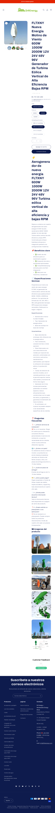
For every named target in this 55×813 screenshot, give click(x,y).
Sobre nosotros (24, 705)
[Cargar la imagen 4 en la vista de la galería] (22, 48)
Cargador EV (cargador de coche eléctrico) (9, 725)
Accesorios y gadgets (10, 705)
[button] (3, 10)
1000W (35, 116)
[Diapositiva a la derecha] (26, 48)
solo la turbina (37, 106)
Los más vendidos (9, 709)
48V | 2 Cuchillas (38, 126)
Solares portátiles (9, 738)
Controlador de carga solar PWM (10, 751)
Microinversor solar (9, 734)
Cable (5, 712)
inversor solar (8, 762)
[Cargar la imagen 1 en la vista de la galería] (9, 48)
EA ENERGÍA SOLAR (10, 716)
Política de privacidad (12, 807)
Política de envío (34, 807)
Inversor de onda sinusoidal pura (9, 746)
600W (35, 113)
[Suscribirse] (40, 696)
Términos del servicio (24, 807)
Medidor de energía (9, 719)
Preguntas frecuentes (26, 714)
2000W (43, 113)
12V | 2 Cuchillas (39, 135)
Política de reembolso (46, 806)
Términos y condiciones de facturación (26, 709)
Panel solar (7, 769)
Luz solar (6, 765)
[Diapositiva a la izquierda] (5, 48)
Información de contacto (45, 807)
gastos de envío (38, 99)
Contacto (23, 718)
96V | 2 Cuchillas (38, 123)
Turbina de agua (8, 772)
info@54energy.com (46, 743)
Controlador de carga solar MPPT (10, 757)
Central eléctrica (9, 741)
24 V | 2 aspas (38, 131)
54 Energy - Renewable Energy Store (20, 806)
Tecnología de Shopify (34, 806)
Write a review (41, 668)
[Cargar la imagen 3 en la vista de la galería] (18, 48)
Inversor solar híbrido (10, 730)
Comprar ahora (41, 151)
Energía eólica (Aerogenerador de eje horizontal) (10, 778)
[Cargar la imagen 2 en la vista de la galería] (13, 48)
